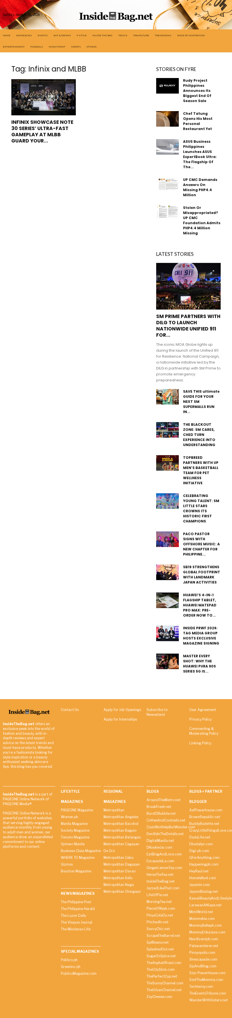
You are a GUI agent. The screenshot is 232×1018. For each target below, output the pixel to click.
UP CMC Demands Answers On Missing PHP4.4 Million (200, 187)
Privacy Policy (200, 719)
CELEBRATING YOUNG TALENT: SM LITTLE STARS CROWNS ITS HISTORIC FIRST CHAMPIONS (201, 508)
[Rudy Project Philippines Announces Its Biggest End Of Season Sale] (167, 86)
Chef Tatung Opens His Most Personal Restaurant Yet (197, 121)
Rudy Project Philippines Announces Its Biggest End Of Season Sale (197, 90)
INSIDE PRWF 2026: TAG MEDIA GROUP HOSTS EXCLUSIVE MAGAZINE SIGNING (201, 636)
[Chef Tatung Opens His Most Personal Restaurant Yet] (167, 119)
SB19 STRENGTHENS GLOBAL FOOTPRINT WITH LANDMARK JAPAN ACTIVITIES (201, 575)
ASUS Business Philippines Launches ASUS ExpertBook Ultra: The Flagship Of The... (200, 154)
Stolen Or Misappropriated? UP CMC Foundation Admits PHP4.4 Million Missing (201, 220)
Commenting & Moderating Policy (203, 731)
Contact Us (70, 710)
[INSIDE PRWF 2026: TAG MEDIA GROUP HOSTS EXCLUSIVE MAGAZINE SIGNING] (167, 633)
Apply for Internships (120, 719)
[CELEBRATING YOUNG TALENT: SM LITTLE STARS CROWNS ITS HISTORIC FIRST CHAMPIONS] (167, 501)
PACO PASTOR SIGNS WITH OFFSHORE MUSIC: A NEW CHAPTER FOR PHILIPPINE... (201, 544)
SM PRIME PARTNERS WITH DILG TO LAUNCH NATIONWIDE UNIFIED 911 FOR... (188, 325)
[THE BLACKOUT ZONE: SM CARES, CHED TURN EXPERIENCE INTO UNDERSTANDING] (167, 430)
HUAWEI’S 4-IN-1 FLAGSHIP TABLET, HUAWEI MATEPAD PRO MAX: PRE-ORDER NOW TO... (199, 605)
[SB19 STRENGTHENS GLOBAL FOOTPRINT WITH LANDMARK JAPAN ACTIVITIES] (167, 572)
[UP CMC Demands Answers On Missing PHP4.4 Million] (167, 183)
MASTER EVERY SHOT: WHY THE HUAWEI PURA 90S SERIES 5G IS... (199, 664)
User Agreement (202, 710)
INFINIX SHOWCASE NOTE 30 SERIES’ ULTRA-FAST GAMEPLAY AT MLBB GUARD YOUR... (42, 131)
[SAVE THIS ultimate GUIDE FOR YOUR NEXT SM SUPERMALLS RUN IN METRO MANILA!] (167, 397)
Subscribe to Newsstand (157, 712)
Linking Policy (200, 743)
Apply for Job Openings (122, 710)
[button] (222, 15)
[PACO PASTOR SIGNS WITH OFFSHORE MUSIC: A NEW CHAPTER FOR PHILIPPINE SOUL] (167, 539)
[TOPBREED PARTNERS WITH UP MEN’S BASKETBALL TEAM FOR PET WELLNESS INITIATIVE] (167, 463)
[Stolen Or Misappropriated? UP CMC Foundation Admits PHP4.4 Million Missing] (167, 211)
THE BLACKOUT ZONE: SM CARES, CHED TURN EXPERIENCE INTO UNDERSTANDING (199, 434)
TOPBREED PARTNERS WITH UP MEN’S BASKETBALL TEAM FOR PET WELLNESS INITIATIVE (200, 470)
